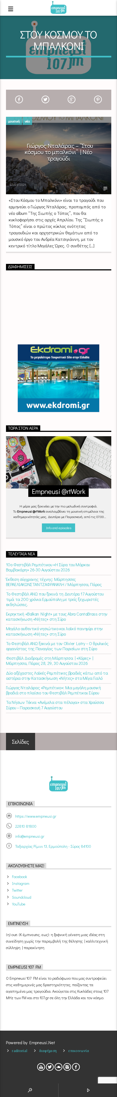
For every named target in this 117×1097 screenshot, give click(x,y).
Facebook (19, 876)
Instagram (20, 883)
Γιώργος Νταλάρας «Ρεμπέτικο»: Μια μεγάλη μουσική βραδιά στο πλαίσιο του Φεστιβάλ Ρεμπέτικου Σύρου (53, 690)
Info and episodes (58, 527)
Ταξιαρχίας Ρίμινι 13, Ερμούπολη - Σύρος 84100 (53, 846)
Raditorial (19, 1051)
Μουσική (14, 121)
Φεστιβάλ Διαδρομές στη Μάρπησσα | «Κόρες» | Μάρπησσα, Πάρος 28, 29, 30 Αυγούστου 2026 (49, 660)
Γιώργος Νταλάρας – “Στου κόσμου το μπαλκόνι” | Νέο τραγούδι (59, 152)
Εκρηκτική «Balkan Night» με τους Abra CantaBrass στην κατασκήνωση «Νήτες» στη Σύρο (56, 616)
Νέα (27, 121)
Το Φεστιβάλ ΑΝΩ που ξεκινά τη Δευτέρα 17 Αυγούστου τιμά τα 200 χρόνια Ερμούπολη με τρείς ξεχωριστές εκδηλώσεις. (55, 599)
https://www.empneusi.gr (35, 816)
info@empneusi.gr (29, 836)
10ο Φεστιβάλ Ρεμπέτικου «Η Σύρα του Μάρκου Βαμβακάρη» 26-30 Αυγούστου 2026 (48, 567)
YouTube (18, 904)
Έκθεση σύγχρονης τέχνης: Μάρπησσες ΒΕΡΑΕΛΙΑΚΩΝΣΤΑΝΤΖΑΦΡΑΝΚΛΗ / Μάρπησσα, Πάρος (54, 582)
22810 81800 (25, 826)
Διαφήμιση (48, 1051)
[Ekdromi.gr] (58, 378)
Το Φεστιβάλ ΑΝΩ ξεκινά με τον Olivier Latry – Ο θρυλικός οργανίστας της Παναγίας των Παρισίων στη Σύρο (57, 646)
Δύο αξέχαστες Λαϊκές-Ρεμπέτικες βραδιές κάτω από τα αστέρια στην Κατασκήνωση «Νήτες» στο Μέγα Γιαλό (57, 675)
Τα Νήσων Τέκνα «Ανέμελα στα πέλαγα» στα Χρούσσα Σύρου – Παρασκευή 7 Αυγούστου (55, 705)
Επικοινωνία (78, 1051)
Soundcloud (21, 897)
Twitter (17, 890)
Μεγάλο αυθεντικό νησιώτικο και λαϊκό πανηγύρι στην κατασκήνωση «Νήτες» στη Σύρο (54, 631)
